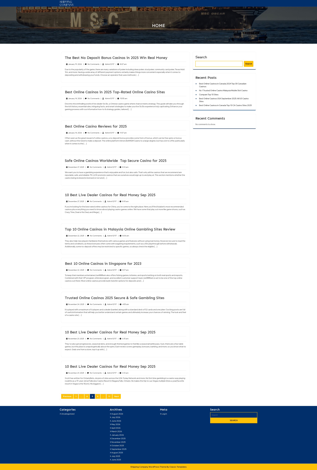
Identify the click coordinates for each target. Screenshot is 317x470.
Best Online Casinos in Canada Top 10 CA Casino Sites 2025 (225, 105)
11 (109, 396)
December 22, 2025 (75, 236)
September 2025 (118, 449)
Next (116, 396)
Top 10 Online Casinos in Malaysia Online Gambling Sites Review (120, 229)
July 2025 (115, 456)
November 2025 (118, 442)
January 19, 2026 (74, 64)
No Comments (91, 64)
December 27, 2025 (75, 167)
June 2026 (116, 421)
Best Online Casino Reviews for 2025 (96, 126)
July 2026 (115, 417)
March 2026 (116, 431)
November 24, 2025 (75, 304)
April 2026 (115, 428)
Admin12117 (107, 64)
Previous (67, 396)
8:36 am (123, 236)
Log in (164, 414)
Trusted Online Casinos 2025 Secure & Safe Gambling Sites (114, 298)
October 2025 (117, 445)
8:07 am (121, 64)
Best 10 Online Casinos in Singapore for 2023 (103, 263)
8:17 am (123, 270)
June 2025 (116, 459)
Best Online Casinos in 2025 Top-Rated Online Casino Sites (115, 92)
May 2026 (115, 424)
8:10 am (123, 201)
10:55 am (121, 98)
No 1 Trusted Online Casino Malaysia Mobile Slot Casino (223, 90)
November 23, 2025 (75, 338)
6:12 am (123, 373)
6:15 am (123, 338)
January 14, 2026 (74, 98)
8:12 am (123, 167)
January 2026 (117, 435)
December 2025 (118, 438)
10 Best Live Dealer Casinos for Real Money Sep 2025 (110, 195)
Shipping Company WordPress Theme (148, 467)
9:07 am (121, 133)
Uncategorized (67, 414)
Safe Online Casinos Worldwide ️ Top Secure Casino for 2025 (116, 160)
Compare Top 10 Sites (208, 94)
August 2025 (117, 452)
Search (201, 57)
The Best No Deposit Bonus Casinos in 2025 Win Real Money (116, 57)
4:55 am (123, 304)
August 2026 (117, 414)
